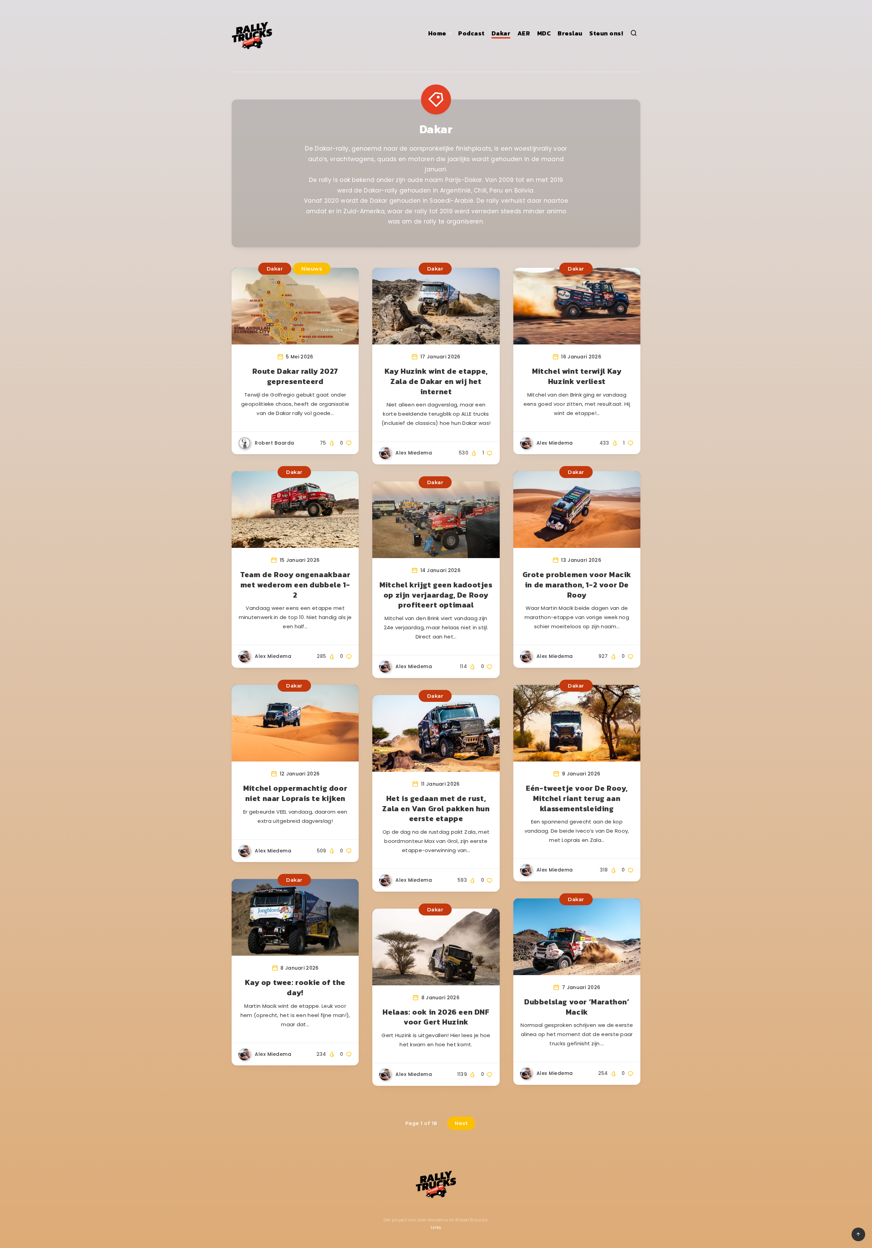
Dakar (501, 33)
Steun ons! (606, 33)
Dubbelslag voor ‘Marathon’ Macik (576, 1007)
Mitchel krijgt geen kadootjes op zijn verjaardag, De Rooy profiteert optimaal (435, 595)
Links (436, 1227)
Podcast (471, 33)
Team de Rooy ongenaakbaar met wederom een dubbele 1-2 (295, 584)
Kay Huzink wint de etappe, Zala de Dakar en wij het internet (436, 381)
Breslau (570, 33)
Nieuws (311, 268)
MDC (544, 33)
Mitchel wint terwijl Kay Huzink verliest (576, 376)
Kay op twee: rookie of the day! (295, 987)
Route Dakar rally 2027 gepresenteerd (295, 376)
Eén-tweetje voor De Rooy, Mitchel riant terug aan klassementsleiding (576, 798)
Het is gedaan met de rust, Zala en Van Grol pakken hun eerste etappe (435, 808)
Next (461, 1123)
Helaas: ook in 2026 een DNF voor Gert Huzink (436, 1017)
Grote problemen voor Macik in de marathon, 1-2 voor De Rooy (577, 584)
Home (437, 33)
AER (523, 33)
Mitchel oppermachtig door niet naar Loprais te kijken (295, 793)
